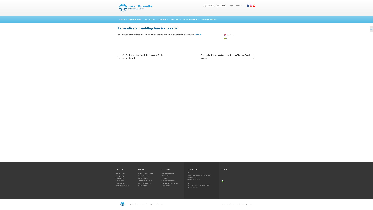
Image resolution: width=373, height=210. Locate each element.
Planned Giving (143, 178)
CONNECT (226, 169)
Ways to (149, 19)
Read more (197, 35)
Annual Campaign (143, 176)
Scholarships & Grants (168, 181)
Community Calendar (167, 173)
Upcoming (135, 19)
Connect (222, 6)
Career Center (120, 181)
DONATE (141, 170)
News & (190, 19)
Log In (231, 5)
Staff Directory (120, 173)
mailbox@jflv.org (192, 187)
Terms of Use (120, 178)
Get (162, 19)
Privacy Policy (120, 176)
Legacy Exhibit (165, 185)
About (122, 19)
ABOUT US (120, 170)
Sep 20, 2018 (230, 35)
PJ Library (164, 178)
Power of (174, 19)
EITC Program (142, 185)
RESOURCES (165, 170)
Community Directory (122, 185)
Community (208, 19)
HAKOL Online (165, 176)
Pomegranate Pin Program (169, 183)
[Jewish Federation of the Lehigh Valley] (137, 8)
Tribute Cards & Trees (145, 181)
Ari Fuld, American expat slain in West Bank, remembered (143, 56)
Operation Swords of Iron (146, 173)
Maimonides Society (144, 183)
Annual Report (120, 183)
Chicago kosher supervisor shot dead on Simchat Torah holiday (225, 56)
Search (238, 5)
